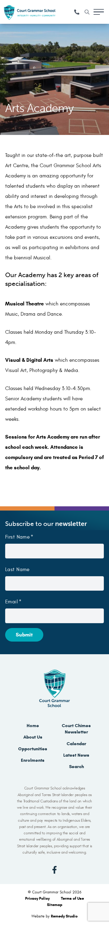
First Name (17, 537)
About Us (32, 737)
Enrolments (33, 760)
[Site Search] (87, 12)
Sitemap (54, 904)
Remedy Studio (64, 916)
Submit (24, 635)
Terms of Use (72, 898)
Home (33, 725)
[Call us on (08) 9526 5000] (76, 12)
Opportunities (32, 749)
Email (11, 602)
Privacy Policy (38, 898)
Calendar (76, 743)
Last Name (17, 570)
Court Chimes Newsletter (76, 729)
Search (76, 766)
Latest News (76, 755)
